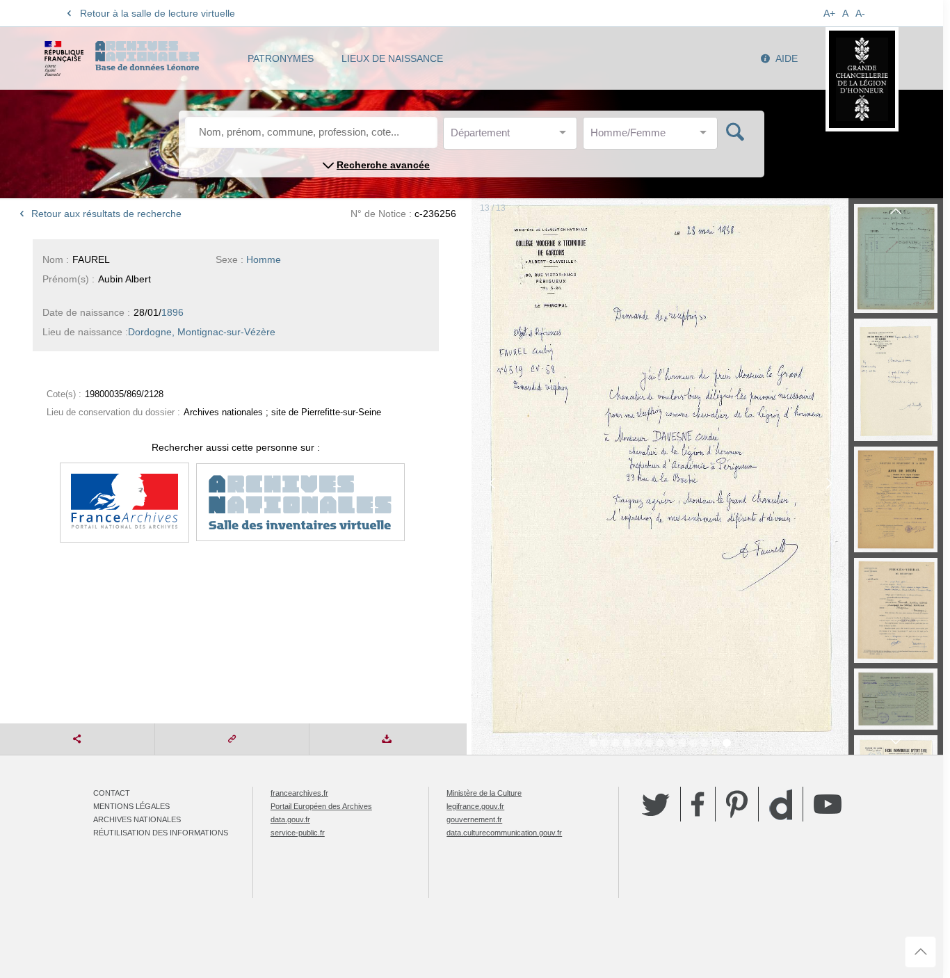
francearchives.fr (299, 793)
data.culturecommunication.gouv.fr (504, 832)
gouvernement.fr (474, 819)
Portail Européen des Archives (321, 806)
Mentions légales (131, 806)
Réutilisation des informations (160, 832)
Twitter (656, 804)
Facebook (698, 804)
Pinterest (737, 804)
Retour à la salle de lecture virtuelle (157, 13)
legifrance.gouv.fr (475, 806)
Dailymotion (780, 804)
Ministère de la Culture (484, 793)
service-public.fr (298, 832)
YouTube (828, 804)
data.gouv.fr (290, 819)
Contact (111, 793)
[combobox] (513, 136)
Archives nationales (137, 819)
